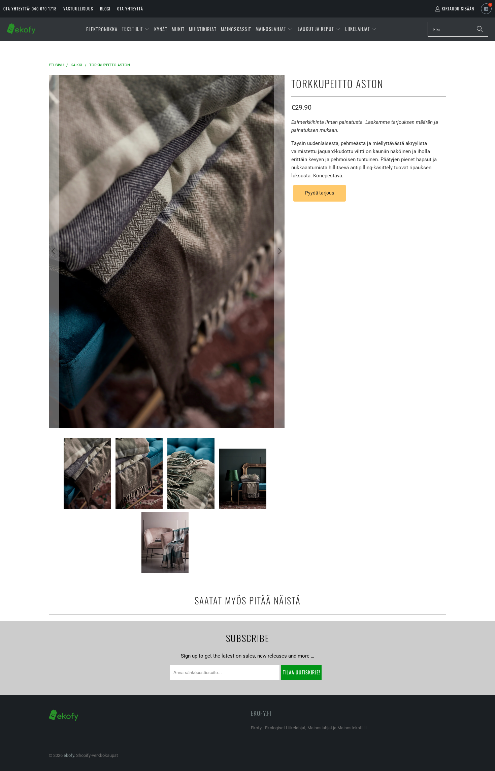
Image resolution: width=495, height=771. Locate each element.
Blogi (105, 8)
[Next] (279, 251)
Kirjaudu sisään (458, 8)
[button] (136, 29)
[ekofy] (21, 29)
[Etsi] (479, 29)
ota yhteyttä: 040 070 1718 (30, 8)
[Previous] (53, 251)
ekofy (69, 755)
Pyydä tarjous (319, 193)
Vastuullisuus (78, 8)
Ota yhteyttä (130, 8)
